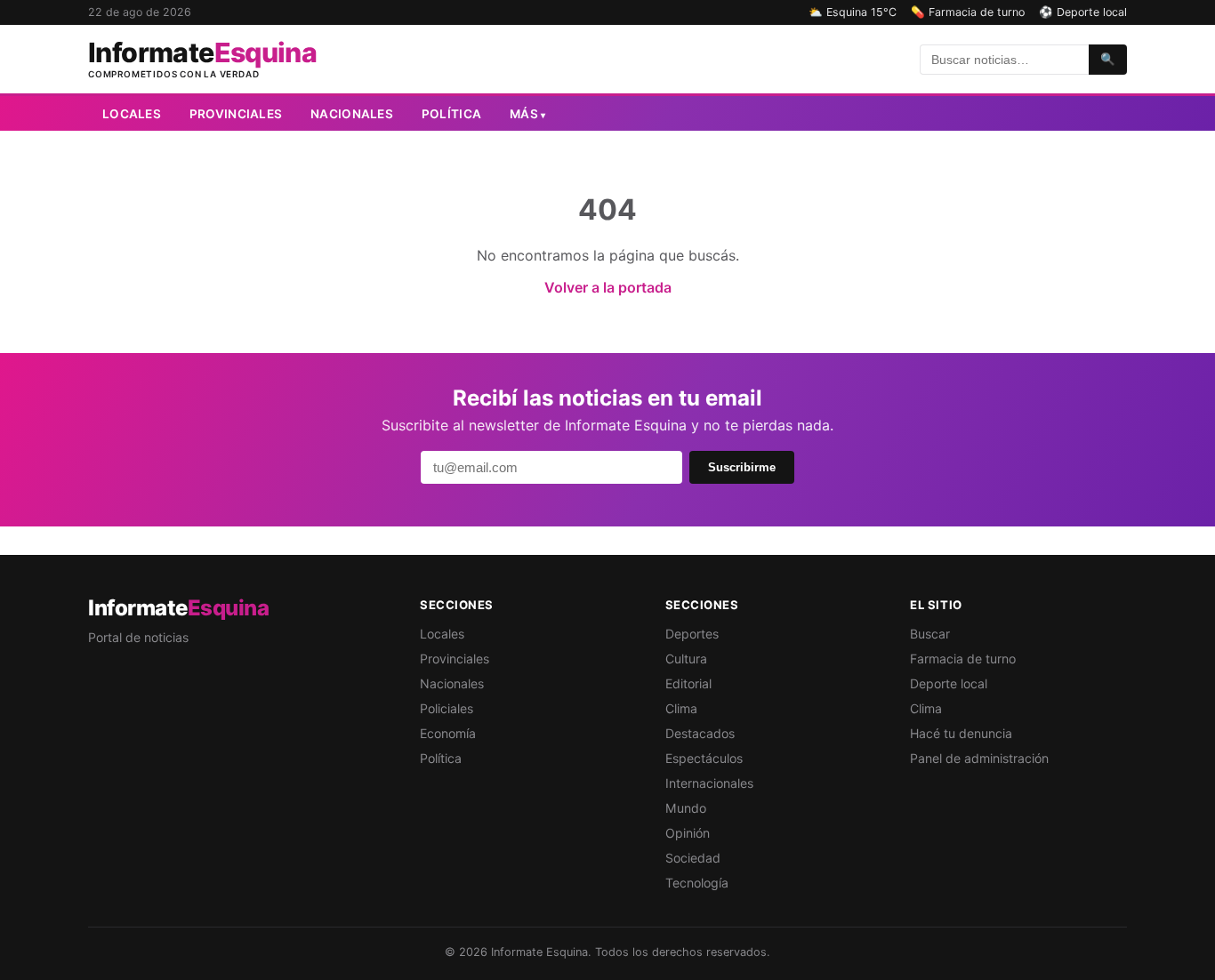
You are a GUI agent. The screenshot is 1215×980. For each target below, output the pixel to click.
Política (451, 114)
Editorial (688, 683)
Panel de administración (979, 758)
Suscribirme (742, 467)
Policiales (446, 708)
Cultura (686, 658)
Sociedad (692, 857)
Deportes (692, 633)
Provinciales (235, 114)
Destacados (700, 733)
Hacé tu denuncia (961, 733)
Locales (131, 114)
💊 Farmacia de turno (968, 12)
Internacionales (709, 783)
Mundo (685, 807)
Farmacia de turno (963, 658)
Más (527, 114)
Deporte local (948, 683)
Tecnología (696, 882)
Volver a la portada (608, 287)
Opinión (687, 832)
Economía (448, 733)
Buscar (930, 633)
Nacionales (351, 114)
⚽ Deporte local (1083, 12)
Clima (681, 708)
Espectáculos (704, 758)
